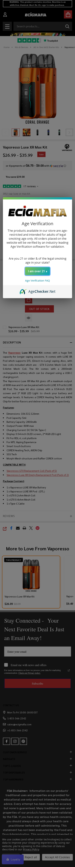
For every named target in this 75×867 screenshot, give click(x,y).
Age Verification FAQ (37, 280)
